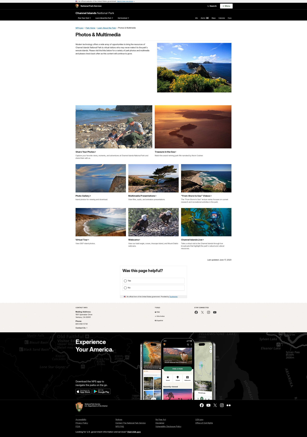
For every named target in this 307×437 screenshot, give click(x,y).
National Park (95, 13)
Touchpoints (173, 296)
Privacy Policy (82, 423)
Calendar (221, 18)
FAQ (158, 312)
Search (213, 6)
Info (196, 18)
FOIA (78, 426)
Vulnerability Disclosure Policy (168, 426)
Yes (129, 280)
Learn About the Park (103, 18)
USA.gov (199, 419)
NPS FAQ (119, 426)
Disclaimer (159, 423)
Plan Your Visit (83, 18)
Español (159, 320)
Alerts (204, 18)
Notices (118, 419)
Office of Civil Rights (204, 423)
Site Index (160, 316)
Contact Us (81, 328)
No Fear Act (160, 419)
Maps (214, 18)
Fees (229, 18)
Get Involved (122, 18)
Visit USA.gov (134, 432)
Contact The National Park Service (130, 423)
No (129, 287)
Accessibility (81, 419)
